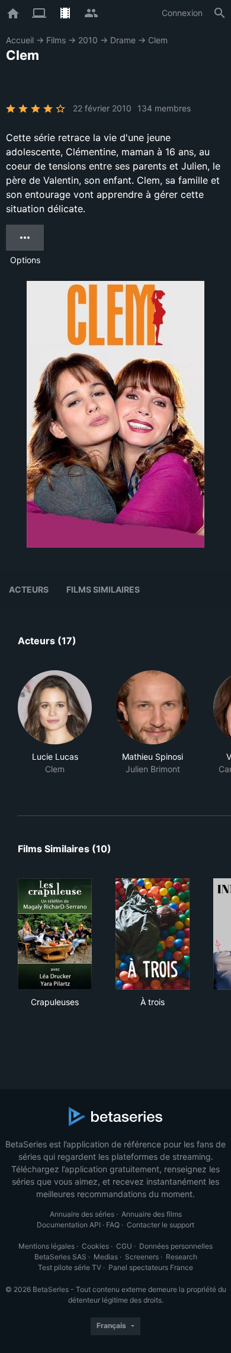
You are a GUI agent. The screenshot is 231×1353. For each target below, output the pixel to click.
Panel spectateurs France (150, 1267)
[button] (55, 729)
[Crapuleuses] (55, 934)
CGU (124, 1246)
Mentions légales (46, 1246)
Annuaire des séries (82, 1214)
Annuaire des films (151, 1214)
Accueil (20, 40)
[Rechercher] (219, 13)
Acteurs (29, 589)
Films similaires (103, 589)
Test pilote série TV (69, 1267)
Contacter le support (160, 1224)
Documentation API (69, 1224)
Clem (158, 40)
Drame (123, 40)
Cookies (95, 1246)
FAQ (113, 1224)
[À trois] (153, 934)
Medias (106, 1256)
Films (56, 40)
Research (181, 1256)
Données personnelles (176, 1246)
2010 (88, 40)
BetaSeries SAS (60, 1256)
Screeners (142, 1256)
